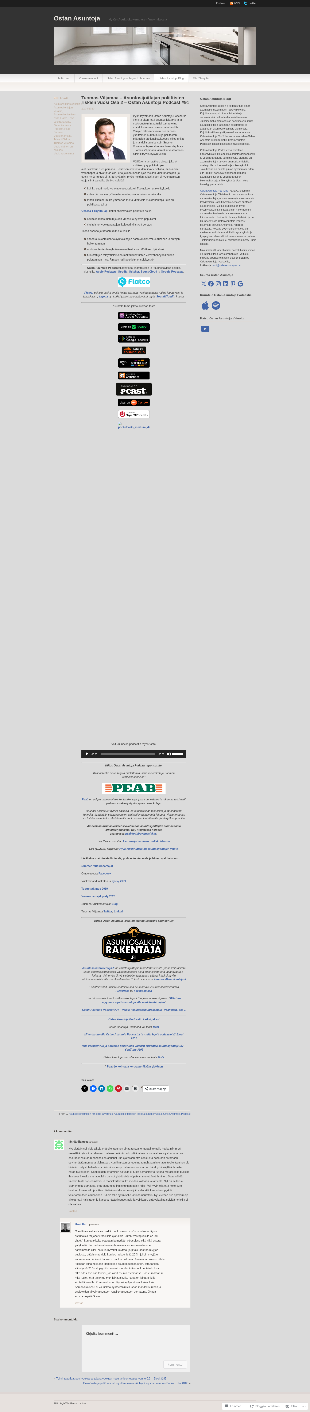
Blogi (115, 903)
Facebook (104, 873)
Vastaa (73, 1211)
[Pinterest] (233, 283)
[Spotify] (216, 305)
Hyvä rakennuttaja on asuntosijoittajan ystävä (148, 848)
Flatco (63, 118)
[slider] (178, 753)
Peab (67, 128)
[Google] (240, 283)
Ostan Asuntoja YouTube (214, 190)
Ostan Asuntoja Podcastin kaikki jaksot (133, 1019)
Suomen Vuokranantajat (97, 865)
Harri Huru (81, 1224)
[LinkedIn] (225, 283)
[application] (133, 754)
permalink (93, 1142)
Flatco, (88, 292)
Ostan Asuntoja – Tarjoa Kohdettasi (128, 78)
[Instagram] (218, 283)
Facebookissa (143, 990)
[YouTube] (205, 329)
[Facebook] (211, 283)
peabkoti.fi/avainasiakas (140, 833)
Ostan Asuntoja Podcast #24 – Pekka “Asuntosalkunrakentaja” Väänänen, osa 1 (134, 1009)
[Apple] (205, 305)
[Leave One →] (71, 1131)
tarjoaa (103, 296)
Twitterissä (122, 990)
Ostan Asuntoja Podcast (176, 1113)
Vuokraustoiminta (64, 153)
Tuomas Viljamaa (64, 143)
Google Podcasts (172, 271)
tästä (156, 1026)
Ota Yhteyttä (201, 78)
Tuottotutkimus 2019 (94, 888)
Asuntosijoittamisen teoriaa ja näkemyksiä (138, 1113)
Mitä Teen (64, 78)
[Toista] (87, 754)
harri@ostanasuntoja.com (226, 265)
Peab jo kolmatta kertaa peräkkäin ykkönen (135, 1066)
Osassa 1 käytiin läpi (94, 210)
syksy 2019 (119, 881)
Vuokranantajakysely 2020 (98, 896)
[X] (203, 283)
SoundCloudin (165, 296)
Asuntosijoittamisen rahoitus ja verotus (91, 1113)
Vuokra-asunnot (88, 78)
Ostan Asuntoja (77, 18)
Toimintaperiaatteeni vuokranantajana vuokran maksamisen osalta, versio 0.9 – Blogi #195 (111, 1378)
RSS (237, 3)
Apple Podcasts (106, 271)
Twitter (252, 3)
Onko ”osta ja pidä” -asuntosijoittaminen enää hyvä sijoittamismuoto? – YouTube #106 (135, 1383)
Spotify (122, 271)
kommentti (175, 1364)
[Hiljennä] (169, 754)
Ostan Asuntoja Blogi (171, 78)
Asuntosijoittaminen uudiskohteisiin (146, 841)
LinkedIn (119, 911)
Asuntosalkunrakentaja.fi (68, 104)
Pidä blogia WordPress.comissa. (70, 1403)
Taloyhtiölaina (62, 139)
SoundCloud (149, 271)
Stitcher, (134, 271)
